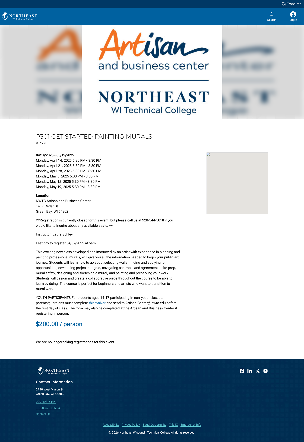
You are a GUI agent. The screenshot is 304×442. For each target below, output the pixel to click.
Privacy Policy (131, 424)
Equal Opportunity (154, 424)
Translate (294, 4)
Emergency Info (190, 424)
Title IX (173, 424)
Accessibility (111, 424)
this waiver (97, 303)
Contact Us (43, 414)
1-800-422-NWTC (48, 408)
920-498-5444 (46, 401)
